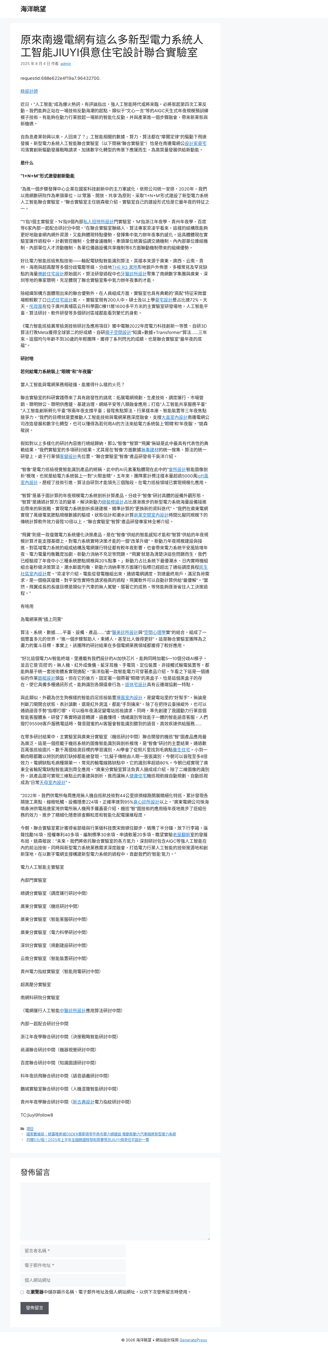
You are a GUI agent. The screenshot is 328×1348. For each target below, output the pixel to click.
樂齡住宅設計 (51, 273)
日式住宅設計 (60, 300)
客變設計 (68, 456)
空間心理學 (155, 632)
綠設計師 (29, 91)
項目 (30, 1129)
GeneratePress (193, 1340)
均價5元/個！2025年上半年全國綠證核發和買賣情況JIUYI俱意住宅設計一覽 (87, 1140)
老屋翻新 (181, 834)
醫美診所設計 (125, 632)
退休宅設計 (136, 684)
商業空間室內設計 (151, 515)
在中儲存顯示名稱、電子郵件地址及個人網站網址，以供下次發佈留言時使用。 (109, 1292)
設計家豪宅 (196, 143)
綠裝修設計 (113, 502)
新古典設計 (84, 1102)
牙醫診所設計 (134, 273)
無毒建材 (150, 449)
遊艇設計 (46, 678)
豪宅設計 (163, 300)
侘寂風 (35, 306)
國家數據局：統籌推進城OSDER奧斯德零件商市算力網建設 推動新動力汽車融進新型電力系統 (101, 1134)
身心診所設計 (146, 802)
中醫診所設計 (73, 1010)
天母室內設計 (52, 782)
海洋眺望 (33, 9)
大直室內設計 (174, 417)
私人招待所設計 (98, 221)
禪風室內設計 (129, 697)
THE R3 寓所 (125, 267)
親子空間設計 (118, 332)
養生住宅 (181, 749)
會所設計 (177, 469)
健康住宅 (138, 775)
